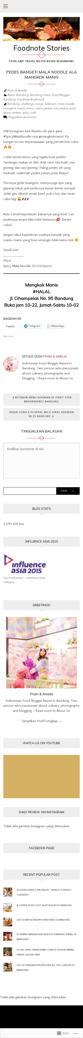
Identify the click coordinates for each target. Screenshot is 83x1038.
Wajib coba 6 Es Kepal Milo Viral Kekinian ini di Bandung (41, 414)
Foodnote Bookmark (30, 99)
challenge (27, 104)
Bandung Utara (40, 95)
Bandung (22, 95)
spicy (25, 113)
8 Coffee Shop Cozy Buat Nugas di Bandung (44, 905)
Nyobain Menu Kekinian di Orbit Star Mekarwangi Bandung (43, 399)
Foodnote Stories (41, 48)
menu (30, 108)
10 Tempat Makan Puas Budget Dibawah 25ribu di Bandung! (46, 937)
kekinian (50, 104)
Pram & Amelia (17, 90)
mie (55, 108)
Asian (11, 95)
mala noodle (66, 104)
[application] (41, 776)
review (16, 113)
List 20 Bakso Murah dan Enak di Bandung (43, 920)
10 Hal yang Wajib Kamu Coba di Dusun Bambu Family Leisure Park (45, 952)
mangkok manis (14, 108)
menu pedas (43, 108)
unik (33, 113)
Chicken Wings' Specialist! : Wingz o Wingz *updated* (44, 892)
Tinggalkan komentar (22, 117)
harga (39, 104)
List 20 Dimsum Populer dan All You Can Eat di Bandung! (46, 967)
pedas (64, 108)
